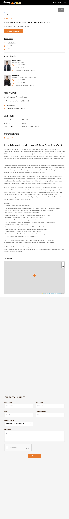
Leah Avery (16, 75)
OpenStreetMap (59, 293)
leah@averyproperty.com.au (25, 85)
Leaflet (44, 293)
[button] (35, 275)
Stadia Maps (48, 293)
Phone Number (41, 411)
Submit (34, 456)
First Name (8, 402)
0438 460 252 (20, 67)
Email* (6, 411)
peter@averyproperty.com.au (25, 70)
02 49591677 (20, 65)
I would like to (9, 420)
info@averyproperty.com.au (16, 108)
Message (7, 429)
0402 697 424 (21, 83)
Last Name (39, 402)
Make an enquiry (13, 31)
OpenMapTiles (53, 293)
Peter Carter (17, 60)
